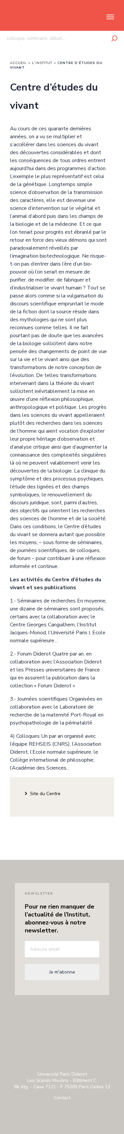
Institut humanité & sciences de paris (27, 21)
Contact (62, 1098)
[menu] (106, 16)
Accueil (18, 63)
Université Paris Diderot (62, 1014)
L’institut (42, 63)
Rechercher (114, 38)
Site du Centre (45, 793)
